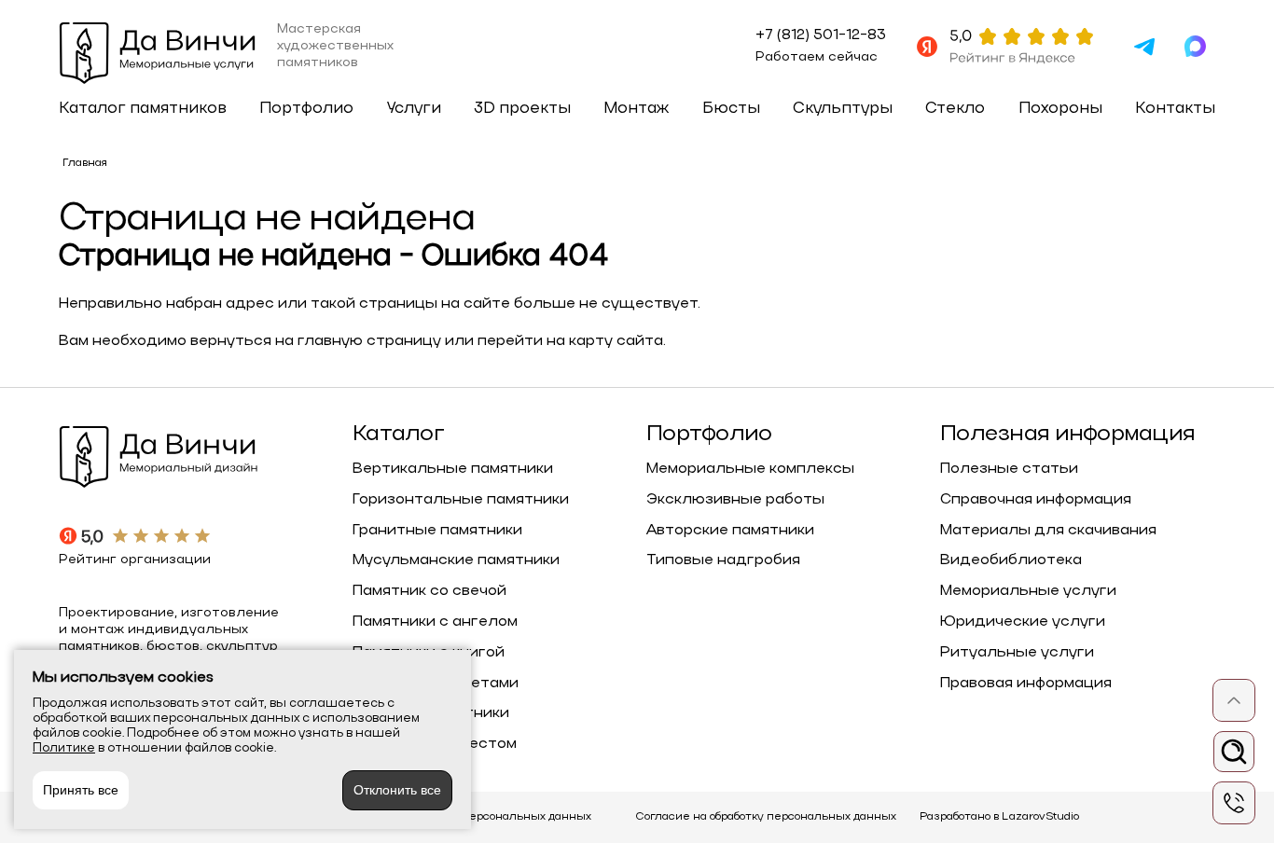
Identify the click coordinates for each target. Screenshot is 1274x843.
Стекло (955, 109)
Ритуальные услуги (1017, 652)
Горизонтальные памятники (461, 499)
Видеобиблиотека (1011, 560)
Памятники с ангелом (435, 622)
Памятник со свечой (429, 591)
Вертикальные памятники (453, 469)
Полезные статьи (1009, 469)
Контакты (1175, 109)
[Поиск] (1233, 751)
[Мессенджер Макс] (1195, 46)
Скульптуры (843, 109)
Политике (64, 748)
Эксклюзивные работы (735, 499)
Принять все (80, 789)
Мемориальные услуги (1028, 591)
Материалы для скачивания (1048, 530)
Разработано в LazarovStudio (999, 816)
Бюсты (731, 109)
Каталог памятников (143, 109)
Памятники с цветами (436, 683)
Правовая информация (1026, 683)
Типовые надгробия (723, 560)
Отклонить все (397, 789)
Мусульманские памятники (456, 560)
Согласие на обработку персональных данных (766, 816)
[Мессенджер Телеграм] (1144, 46)
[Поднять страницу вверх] (1233, 700)
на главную (319, 341)
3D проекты (522, 109)
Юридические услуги (1022, 622)
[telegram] (1233, 802)
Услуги (414, 109)
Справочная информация (1035, 499)
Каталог (398, 435)
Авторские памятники (730, 530)
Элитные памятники (431, 713)
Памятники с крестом (435, 744)
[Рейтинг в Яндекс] (1005, 46)
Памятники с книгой (429, 652)
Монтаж (636, 109)
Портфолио (306, 109)
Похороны (1060, 109)
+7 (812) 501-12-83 (820, 35)
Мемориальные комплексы (750, 469)
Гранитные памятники (437, 530)
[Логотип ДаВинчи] (158, 55)
